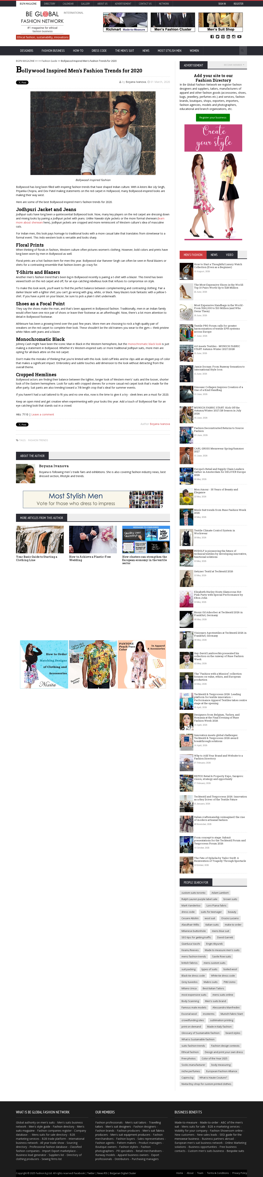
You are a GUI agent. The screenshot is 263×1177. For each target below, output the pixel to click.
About (190, 1173)
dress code (188, 912)
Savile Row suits (221, 956)
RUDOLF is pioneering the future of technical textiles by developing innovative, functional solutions (220, 554)
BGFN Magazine (28, 3)
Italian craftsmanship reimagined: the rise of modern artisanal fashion (219, 818)
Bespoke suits (235, 1151)
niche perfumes (191, 1071)
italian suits (212, 924)
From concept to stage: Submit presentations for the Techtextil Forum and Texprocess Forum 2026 (220, 840)
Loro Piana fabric (216, 905)
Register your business (212, 117)
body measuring (220, 1065)
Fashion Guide (49, 61)
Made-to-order (209, 1122)
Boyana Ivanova (136, 82)
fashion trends (38, 440)
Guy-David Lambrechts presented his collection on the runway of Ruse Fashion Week (219, 656)
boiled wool (230, 969)
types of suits (209, 969)
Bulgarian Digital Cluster (123, 1173)
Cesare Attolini (190, 918)
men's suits (48, 1122)
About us (102, 3)
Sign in (222, 3)
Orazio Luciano (230, 918)
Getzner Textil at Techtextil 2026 (213, 571)
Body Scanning (190, 1001)
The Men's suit (124, 50)
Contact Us (145, 3)
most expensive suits (194, 994)
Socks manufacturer (193, 1065)
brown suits (230, 899)
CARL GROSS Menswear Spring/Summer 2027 (219, 450)
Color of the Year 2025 (214, 1058)
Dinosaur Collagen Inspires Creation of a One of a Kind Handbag (218, 388)
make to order (233, 924)
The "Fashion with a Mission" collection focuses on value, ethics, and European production (218, 676)
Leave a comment (42, 414)
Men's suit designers (118, 1126)
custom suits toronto (193, 892)
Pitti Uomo (229, 982)
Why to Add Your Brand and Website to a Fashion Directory (218, 757)
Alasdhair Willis (190, 924)
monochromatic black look (144, 344)
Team (200, 1173)
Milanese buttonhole (194, 931)
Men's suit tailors (135, 1122)
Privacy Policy (239, 1173)
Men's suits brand (215, 1001)
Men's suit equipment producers (130, 1134)
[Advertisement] (131, 597)
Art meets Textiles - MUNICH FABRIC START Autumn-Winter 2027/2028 (217, 347)
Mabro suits (211, 982)
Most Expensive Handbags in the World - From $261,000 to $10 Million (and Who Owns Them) (219, 308)
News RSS (102, 1173)
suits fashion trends (193, 1045)
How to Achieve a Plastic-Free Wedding (90, 558)
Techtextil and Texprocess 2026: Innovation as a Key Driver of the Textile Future (220, 798)
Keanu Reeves (190, 950)
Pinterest (223, 37)
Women (194, 50)
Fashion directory (63, 1126)
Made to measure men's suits (222, 950)
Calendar (68, 3)
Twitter (217, 37)
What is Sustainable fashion (198, 1039)
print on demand (191, 1026)
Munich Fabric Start (232, 1014)
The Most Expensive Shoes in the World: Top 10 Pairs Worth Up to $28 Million (219, 286)
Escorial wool (189, 1014)
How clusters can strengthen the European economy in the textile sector (144, 560)
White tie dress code (223, 975)
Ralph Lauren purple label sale (199, 899)
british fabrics (190, 963)
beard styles (233, 1033)
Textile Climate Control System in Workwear (214, 532)
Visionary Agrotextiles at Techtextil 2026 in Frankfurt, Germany (220, 634)
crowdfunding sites (193, 1020)
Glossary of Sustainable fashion (200, 1033)
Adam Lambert (220, 892)
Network (164, 3)
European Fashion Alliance (221, 1071)
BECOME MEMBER (233, 65)
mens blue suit (220, 931)
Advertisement (123, 3)
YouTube (239, 37)
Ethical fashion (190, 1052)
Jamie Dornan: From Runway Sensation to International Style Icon (219, 368)
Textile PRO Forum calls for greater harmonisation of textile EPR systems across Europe (217, 328)
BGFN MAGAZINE (25, 61)
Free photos (189, 1058)
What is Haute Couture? (213, 1077)
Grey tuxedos (190, 982)
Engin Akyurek (214, 943)
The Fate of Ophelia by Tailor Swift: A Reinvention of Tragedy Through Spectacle (220, 859)
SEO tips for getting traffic (196, 937)
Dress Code (99, 50)
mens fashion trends (194, 956)
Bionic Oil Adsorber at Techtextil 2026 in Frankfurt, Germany (218, 614)
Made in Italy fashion (219, 1026)
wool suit (210, 918)
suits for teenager (211, 912)
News (146, 50)
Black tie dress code (193, 975)
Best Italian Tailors (213, 988)
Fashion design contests (225, 1045)
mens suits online (223, 994)
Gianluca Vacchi (191, 943)
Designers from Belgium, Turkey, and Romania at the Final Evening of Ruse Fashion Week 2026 (217, 717)
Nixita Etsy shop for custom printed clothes (206, 1084)
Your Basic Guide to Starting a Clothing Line (36, 558)
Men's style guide (39, 1126)
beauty (232, 912)
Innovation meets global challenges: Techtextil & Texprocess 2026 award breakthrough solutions (216, 738)
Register (238, 3)
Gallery (85, 3)
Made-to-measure (186, 1122)
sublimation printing (221, 1020)
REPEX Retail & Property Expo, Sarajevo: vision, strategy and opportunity (219, 777)
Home (179, 1173)
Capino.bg (187, 1077)
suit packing (188, 969)
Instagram (233, 37)
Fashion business (53, 50)
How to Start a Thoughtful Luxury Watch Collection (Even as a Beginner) (218, 265)
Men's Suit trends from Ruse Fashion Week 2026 (220, 511)
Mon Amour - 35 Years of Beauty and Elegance (216, 491)
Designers (26, 50)
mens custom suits (214, 963)
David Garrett (225, 937)
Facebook (212, 37)
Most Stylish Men (169, 50)
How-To (78, 50)
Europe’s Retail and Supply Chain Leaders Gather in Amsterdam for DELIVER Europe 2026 (220, 472)
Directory (49, 3)
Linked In (228, 37)
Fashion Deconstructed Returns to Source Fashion (219, 429)
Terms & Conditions (218, 1173)
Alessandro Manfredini (226, 1007)
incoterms (208, 1014)
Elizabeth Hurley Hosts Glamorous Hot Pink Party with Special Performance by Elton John (218, 595)
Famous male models (194, 1007)
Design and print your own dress (224, 1052)
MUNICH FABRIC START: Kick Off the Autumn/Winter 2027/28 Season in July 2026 (217, 410)
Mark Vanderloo (191, 905)
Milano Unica (189, 988)
